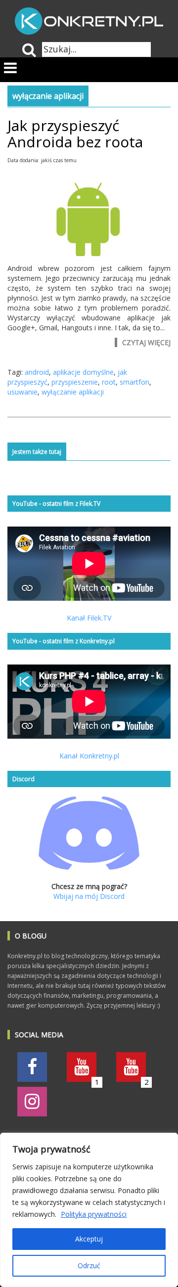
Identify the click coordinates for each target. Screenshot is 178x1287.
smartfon (134, 382)
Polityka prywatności (94, 1214)
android (37, 372)
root (109, 382)
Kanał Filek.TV (89, 617)
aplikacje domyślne (83, 372)
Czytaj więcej (146, 342)
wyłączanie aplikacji (73, 392)
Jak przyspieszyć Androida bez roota (75, 133)
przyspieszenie (74, 382)
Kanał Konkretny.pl (89, 755)
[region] (89, 1210)
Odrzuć (89, 1265)
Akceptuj (89, 1238)
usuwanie (22, 392)
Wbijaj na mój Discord (89, 896)
